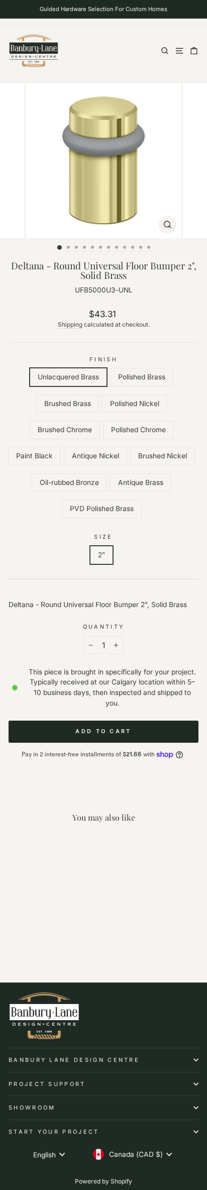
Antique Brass (140, 482)
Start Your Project (54, 1131)
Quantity (104, 626)
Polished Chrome (138, 430)
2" (101, 555)
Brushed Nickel (162, 456)
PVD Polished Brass (102, 509)
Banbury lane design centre (74, 1059)
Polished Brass (141, 377)
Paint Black (34, 456)
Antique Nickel (95, 456)
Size (103, 536)
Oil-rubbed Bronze (69, 482)
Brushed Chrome (65, 430)
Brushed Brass (67, 404)
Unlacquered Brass (68, 377)
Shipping (70, 324)
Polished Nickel (134, 404)
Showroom (32, 1107)
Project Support (47, 1083)
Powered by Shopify (103, 1181)
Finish (103, 359)
